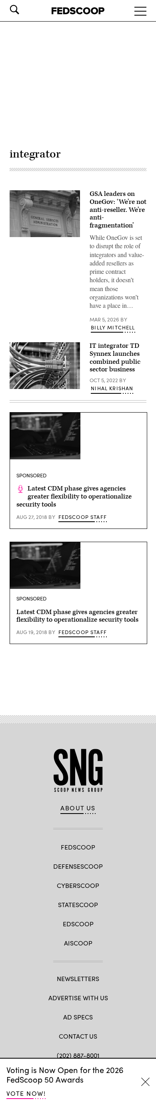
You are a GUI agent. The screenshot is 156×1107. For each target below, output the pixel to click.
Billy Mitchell (113, 327)
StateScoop (78, 904)
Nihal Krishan (112, 388)
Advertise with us (78, 997)
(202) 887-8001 (78, 1055)
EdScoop (78, 924)
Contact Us (78, 1036)
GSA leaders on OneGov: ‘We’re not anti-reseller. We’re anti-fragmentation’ (118, 209)
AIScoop (78, 943)
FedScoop (78, 847)
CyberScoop (78, 885)
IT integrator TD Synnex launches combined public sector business (115, 357)
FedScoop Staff (82, 517)
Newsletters (78, 978)
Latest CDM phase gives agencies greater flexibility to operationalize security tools (74, 496)
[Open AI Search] (26, 9)
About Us (78, 808)
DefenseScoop (78, 866)
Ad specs (78, 1017)
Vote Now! (26, 1093)
